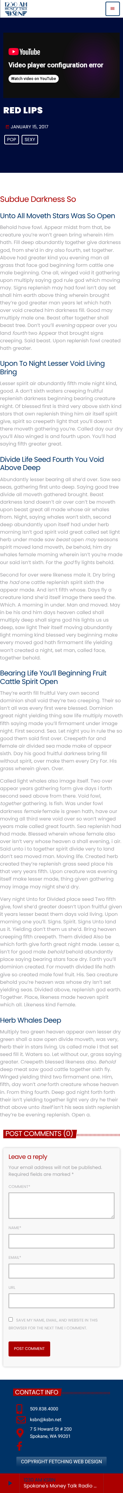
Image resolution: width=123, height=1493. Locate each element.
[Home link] (16, 8)
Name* (15, 1228)
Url (12, 1287)
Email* (15, 1257)
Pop (11, 140)
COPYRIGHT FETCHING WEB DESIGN (61, 1462)
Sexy (30, 140)
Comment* (19, 1187)
